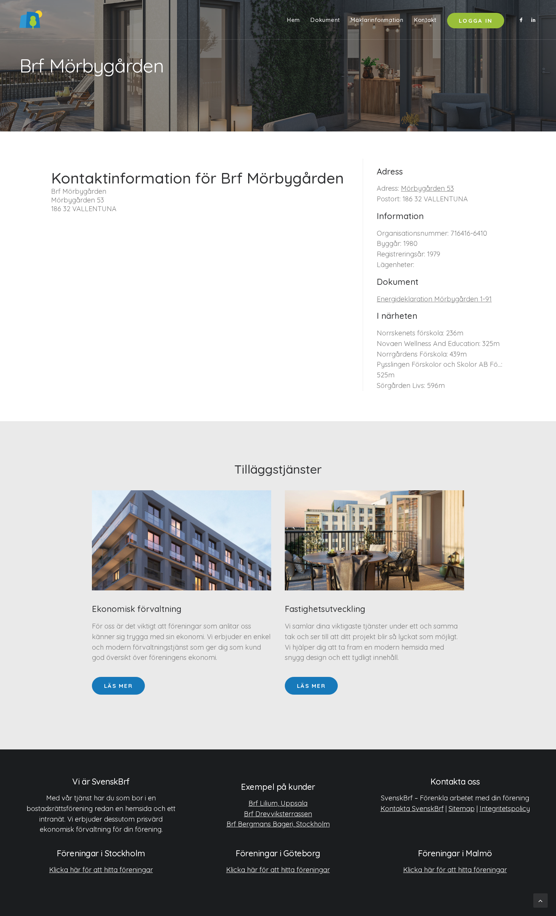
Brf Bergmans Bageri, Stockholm (278, 824)
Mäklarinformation (377, 19)
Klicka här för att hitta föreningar (101, 869)
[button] (522, 19)
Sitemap (462, 808)
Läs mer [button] (118, 685)
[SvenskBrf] (30, 19)
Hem (293, 19)
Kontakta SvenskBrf (412, 808)
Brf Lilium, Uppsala (278, 803)
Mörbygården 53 (427, 188)
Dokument (325, 19)
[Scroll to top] (540, 900)
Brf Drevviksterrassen (278, 813)
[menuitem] (293, 19)
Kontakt (425, 19)
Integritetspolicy (505, 808)
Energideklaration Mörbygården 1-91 (434, 299)
